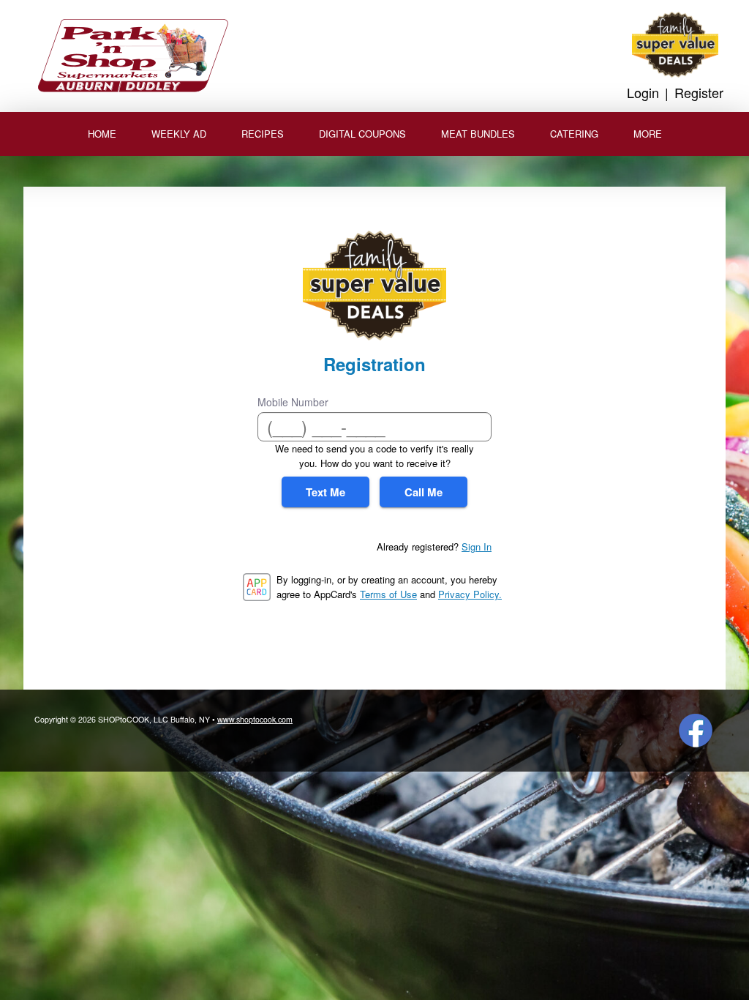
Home (102, 134)
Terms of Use (388, 594)
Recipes (262, 134)
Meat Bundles (478, 134)
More (647, 134)
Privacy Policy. (470, 594)
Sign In (477, 546)
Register (698, 92)
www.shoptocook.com (255, 719)
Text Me (325, 492)
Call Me (423, 492)
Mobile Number (292, 402)
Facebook (695, 730)
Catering (574, 134)
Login (643, 92)
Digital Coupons (362, 134)
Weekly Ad (178, 134)
